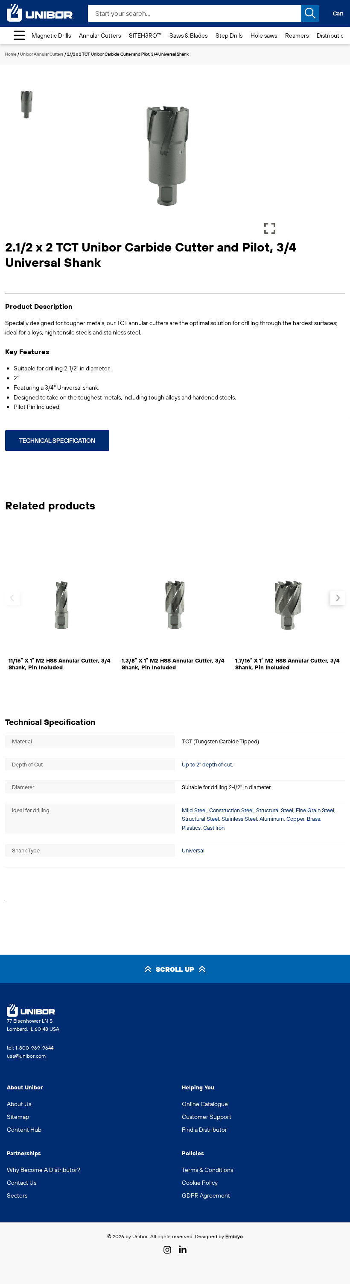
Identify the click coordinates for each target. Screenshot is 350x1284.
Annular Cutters (100, 35)
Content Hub (24, 1129)
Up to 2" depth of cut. (207, 764)
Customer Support (206, 1117)
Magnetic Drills (51, 35)
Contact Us (21, 1182)
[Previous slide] (12, 598)
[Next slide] (337, 598)
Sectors (17, 1195)
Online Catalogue (205, 1104)
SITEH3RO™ (145, 35)
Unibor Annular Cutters (42, 54)
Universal (193, 850)
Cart (338, 13)
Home (11, 54)
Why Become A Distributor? (43, 1170)
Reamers (297, 35)
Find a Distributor (204, 1129)
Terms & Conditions (207, 1170)
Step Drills (229, 35)
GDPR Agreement (206, 1195)
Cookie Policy (200, 1182)
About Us (19, 1104)
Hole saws (264, 35)
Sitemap (18, 1117)
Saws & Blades (188, 35)
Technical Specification (57, 440)
